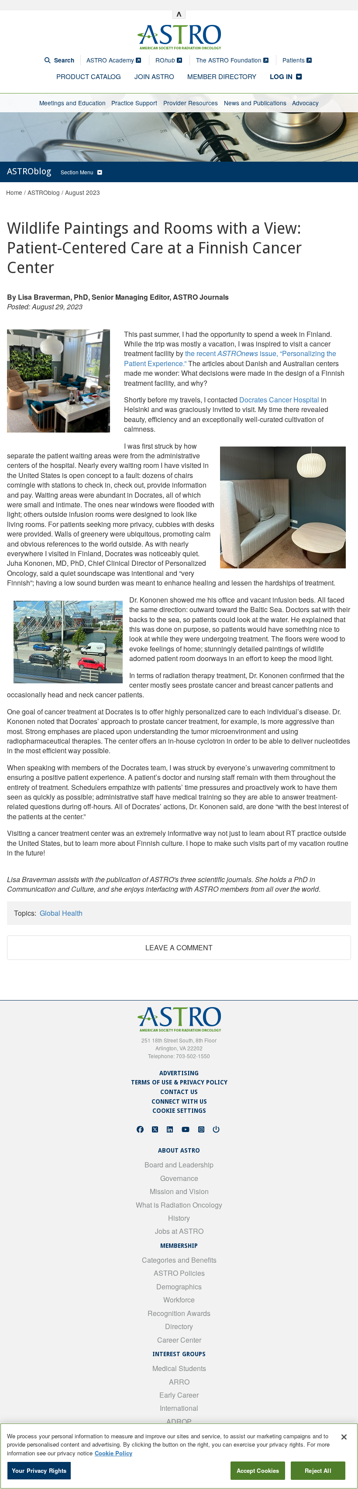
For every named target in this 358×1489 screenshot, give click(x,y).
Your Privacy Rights (39, 1470)
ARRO (179, 1382)
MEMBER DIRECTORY (221, 76)
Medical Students (179, 1368)
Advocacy (305, 102)
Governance (179, 1178)
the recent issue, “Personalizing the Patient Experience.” (230, 358)
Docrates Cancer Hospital (279, 400)
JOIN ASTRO (154, 76)
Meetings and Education (72, 102)
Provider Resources (190, 102)
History (179, 1218)
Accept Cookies (258, 1470)
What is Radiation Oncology (179, 1205)
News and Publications (255, 102)
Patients (294, 59)
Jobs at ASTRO (179, 1231)
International (179, 1408)
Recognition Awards (179, 1313)
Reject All (318, 1470)
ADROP (179, 1421)
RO (165, 59)
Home (14, 192)
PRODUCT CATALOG (88, 76)
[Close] (344, 1437)
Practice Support (134, 102)
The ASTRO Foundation (229, 59)
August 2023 (82, 192)
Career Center (179, 1340)
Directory (179, 1326)
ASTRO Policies (179, 1273)
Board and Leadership (179, 1165)
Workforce (179, 1300)
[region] (179, 1456)
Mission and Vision (179, 1191)
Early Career (179, 1395)
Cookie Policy (113, 1453)
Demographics (179, 1286)
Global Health (61, 913)
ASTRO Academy (111, 59)
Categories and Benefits (179, 1260)
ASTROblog (44, 192)
